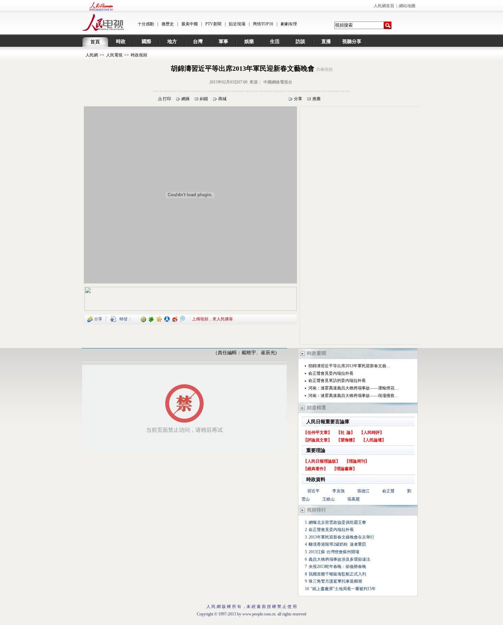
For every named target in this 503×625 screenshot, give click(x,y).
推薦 (316, 98)
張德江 (363, 491)
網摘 (185, 98)
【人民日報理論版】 (321, 461)
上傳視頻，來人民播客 (212, 318)
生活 (275, 41)
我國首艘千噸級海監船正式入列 (337, 574)
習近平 (313, 491)
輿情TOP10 (263, 24)
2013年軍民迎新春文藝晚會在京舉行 (341, 537)
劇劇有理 (289, 24)
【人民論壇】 (373, 440)
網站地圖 (407, 5)
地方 (172, 41)
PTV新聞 (213, 24)
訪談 (300, 41)
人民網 (92, 55)
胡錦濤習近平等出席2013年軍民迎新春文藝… (349, 365)
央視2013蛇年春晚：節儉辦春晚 (337, 566)
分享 (298, 98)
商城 (222, 98)
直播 (326, 41)
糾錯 (204, 98)
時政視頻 (139, 55)
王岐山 (328, 499)
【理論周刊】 (357, 461)
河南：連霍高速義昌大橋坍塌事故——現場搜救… (353, 395)
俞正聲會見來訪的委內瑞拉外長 (337, 380)
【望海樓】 (346, 440)
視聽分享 (351, 41)
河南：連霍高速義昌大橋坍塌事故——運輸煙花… (353, 388)
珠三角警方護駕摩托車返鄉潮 (335, 581)
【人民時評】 (371, 432)
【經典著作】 (315, 468)
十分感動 (146, 24)
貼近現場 (237, 24)
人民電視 (114, 55)
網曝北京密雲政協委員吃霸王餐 (337, 522)
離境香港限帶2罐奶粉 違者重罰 (337, 544)
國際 (146, 41)
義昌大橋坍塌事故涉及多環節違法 (339, 559)
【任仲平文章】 (317, 432)
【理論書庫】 (344, 468)
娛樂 (249, 41)
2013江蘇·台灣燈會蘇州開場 (334, 551)
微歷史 (168, 24)
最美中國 (189, 24)
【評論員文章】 (317, 440)
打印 (167, 98)
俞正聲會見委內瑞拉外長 (330, 373)
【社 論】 (345, 432)
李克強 (338, 491)
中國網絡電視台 (277, 82)
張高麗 (353, 499)
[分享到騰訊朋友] (151, 318)
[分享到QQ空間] (143, 318)
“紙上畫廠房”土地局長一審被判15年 (343, 588)
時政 (121, 41)
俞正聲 (388, 491)
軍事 (223, 41)
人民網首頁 (384, 5)
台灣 (198, 41)
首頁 (95, 41)
